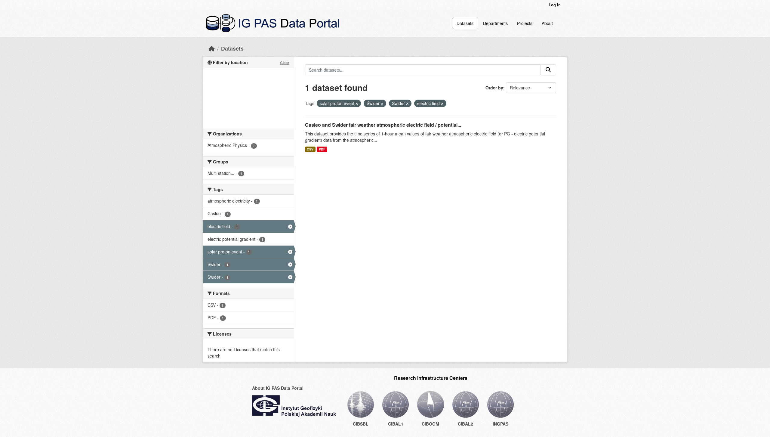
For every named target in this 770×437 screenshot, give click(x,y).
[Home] (212, 48)
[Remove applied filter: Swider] (407, 103)
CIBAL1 (395, 424)
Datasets (465, 23)
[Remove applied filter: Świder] (382, 103)
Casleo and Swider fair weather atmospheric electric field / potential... (383, 124)
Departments (495, 23)
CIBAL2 (465, 424)
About (547, 23)
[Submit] (548, 69)
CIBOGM (430, 424)
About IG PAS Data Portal (277, 388)
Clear (284, 62)
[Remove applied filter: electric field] (442, 103)
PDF (322, 149)
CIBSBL (360, 424)
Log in (555, 5)
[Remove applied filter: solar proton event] (357, 103)
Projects (524, 23)
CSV (310, 149)
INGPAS (500, 424)
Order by (494, 88)
